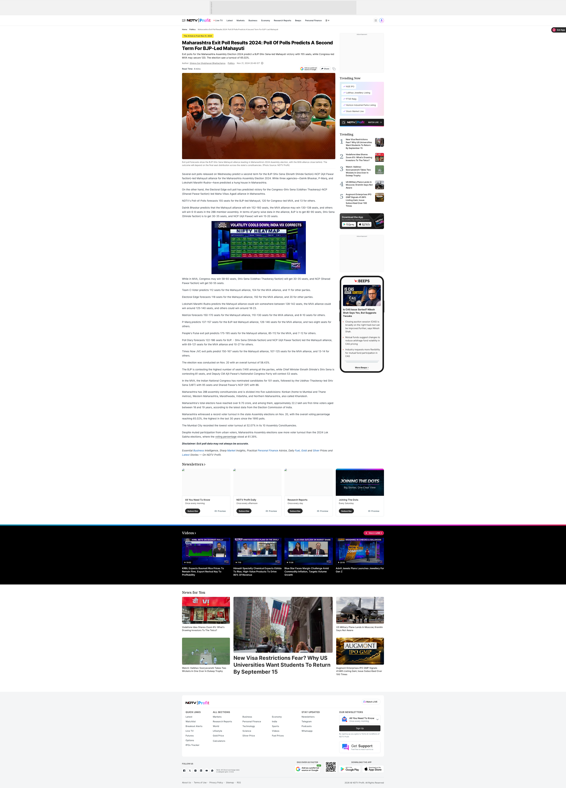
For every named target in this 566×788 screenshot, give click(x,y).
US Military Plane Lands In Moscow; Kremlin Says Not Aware (359, 629)
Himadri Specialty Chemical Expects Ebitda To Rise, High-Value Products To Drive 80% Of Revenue (257, 571)
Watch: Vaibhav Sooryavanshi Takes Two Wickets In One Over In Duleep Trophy (204, 670)
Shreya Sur (195, 63)
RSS (239, 782)
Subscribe (192, 511)
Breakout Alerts (194, 726)
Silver (316, 450)
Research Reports (282, 20)
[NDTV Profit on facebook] (184, 770)
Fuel (297, 450)
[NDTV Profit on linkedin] (201, 770)
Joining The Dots (348, 499)
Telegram (307, 721)
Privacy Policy (216, 782)
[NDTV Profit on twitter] (190, 770)
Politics (231, 63)
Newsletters (308, 716)
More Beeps (361, 367)
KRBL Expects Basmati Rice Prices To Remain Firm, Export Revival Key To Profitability (203, 571)
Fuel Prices (278, 735)
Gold (304, 450)
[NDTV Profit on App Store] (373, 768)
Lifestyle (217, 730)
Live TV (219, 20)
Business (253, 20)
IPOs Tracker (192, 745)
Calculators (219, 741)
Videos (275, 730)
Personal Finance (313, 20)
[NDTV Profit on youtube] (206, 770)
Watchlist (191, 721)
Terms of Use (200, 782)
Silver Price (248, 735)
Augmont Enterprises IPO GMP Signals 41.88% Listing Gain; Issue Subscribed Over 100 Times (359, 671)
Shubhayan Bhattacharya (213, 63)
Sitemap (230, 782)
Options (190, 740)
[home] (198, 18)
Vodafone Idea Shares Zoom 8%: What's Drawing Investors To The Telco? (203, 629)
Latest (230, 20)
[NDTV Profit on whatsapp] (212, 770)
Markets (241, 20)
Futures (190, 735)
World (216, 726)
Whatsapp (307, 730)
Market (231, 450)
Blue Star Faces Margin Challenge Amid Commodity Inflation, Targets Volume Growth (306, 571)
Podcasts (307, 726)
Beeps (298, 20)
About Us (186, 782)
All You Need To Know (197, 499)
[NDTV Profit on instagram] (195, 770)
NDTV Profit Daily (246, 499)
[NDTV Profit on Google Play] (350, 768)
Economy (265, 20)
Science (246, 730)
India (274, 721)
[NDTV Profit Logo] (197, 702)
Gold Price (218, 735)
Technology (248, 726)
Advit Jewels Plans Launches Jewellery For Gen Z (360, 570)
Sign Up (360, 728)
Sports (275, 726)
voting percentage (226, 436)
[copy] (334, 68)
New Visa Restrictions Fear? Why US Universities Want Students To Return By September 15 (281, 665)
